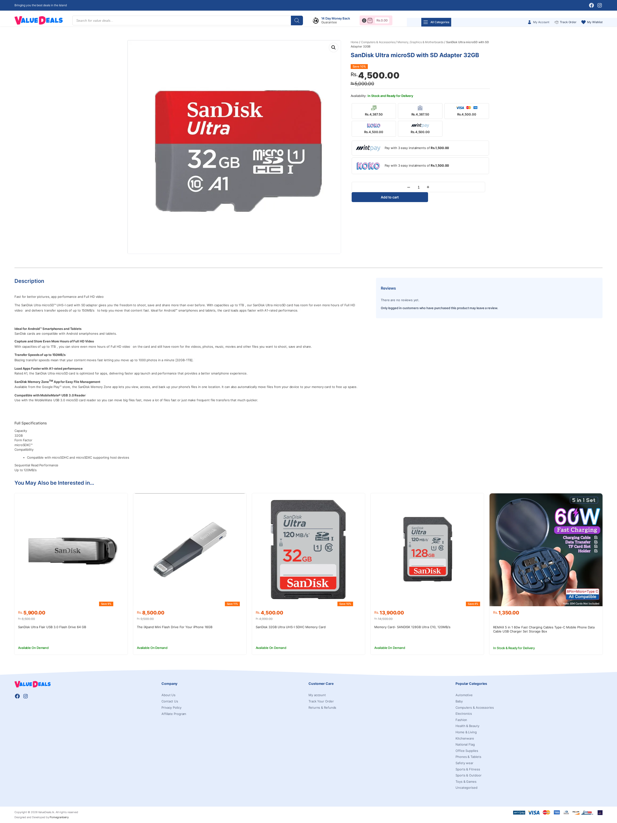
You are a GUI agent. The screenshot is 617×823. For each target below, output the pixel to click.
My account (317, 695)
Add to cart (390, 197)
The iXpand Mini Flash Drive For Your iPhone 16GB (174, 627)
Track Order (568, 22)
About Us (168, 695)
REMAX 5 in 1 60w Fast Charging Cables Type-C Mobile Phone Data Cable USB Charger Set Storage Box (544, 629)
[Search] (297, 20)
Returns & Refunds (322, 707)
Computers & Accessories (378, 42)
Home (355, 42)
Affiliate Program (173, 714)
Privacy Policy (171, 707)
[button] (333, 47)
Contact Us (169, 701)
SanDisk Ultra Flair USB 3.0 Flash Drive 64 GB (52, 627)
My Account (541, 22)
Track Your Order (321, 701)
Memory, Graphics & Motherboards (420, 42)
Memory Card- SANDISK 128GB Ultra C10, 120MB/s (412, 627)
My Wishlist (595, 22)
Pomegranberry (59, 817)
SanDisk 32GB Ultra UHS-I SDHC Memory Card (291, 627)
